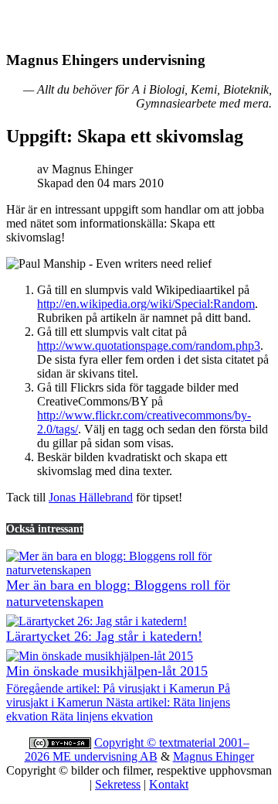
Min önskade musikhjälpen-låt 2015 (107, 671)
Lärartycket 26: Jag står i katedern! (104, 636)
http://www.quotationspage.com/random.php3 (148, 345)
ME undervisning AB (105, 756)
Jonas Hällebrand (91, 497)
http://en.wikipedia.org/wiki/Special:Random (146, 303)
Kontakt (168, 784)
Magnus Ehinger (213, 756)
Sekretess (118, 784)
